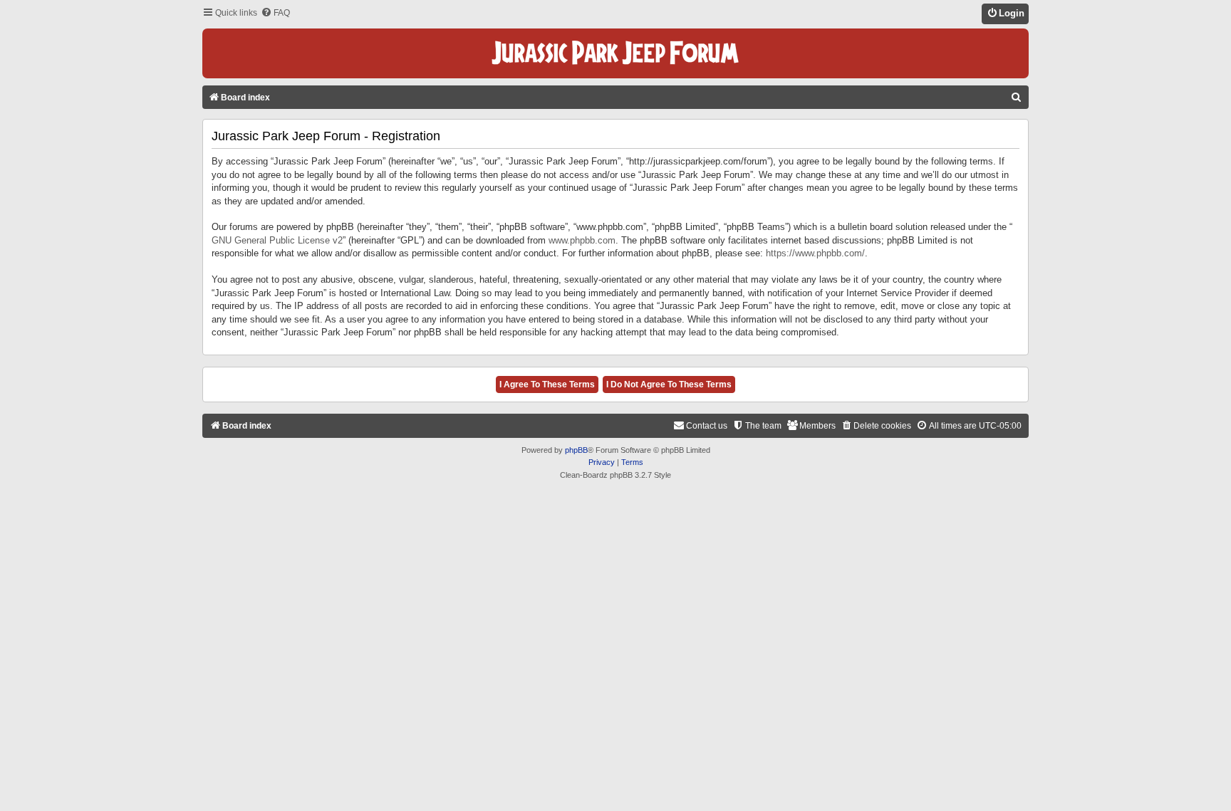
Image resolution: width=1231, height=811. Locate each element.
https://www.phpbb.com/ (815, 253)
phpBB (576, 450)
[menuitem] (275, 13)
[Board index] (615, 53)
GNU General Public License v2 (277, 240)
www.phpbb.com (582, 240)
